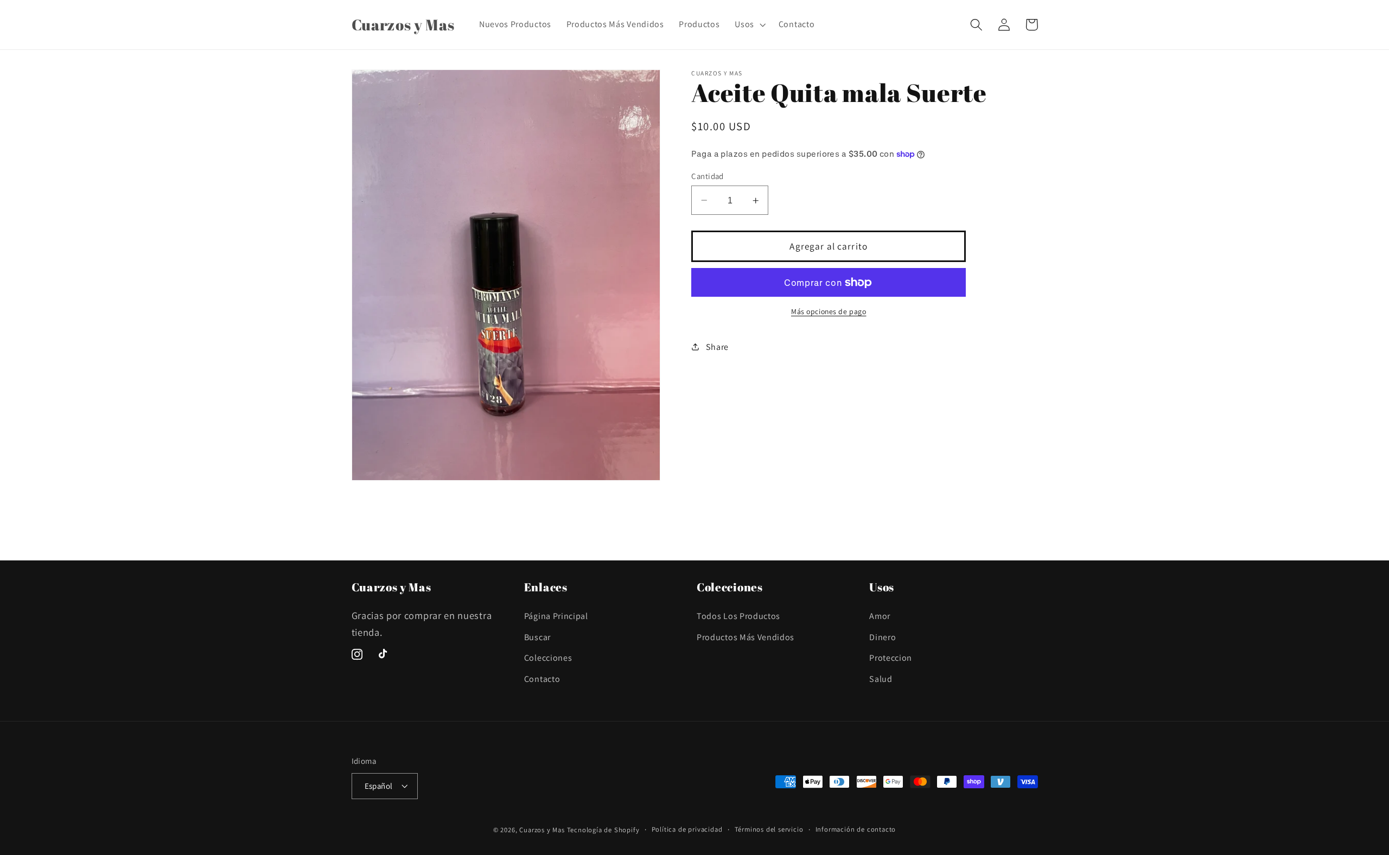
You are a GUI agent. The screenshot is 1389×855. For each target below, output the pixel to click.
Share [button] (717, 347)
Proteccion (890, 657)
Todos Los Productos (738, 616)
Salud (880, 679)
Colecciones (548, 657)
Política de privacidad (687, 829)
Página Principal (556, 616)
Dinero (882, 637)
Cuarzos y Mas (541, 829)
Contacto (542, 679)
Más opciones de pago (828, 312)
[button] (749, 24)
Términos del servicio (769, 829)
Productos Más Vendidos (745, 637)
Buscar (537, 637)
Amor (879, 616)
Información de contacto (855, 829)
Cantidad (707, 176)
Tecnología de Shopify (603, 829)
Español (379, 786)
